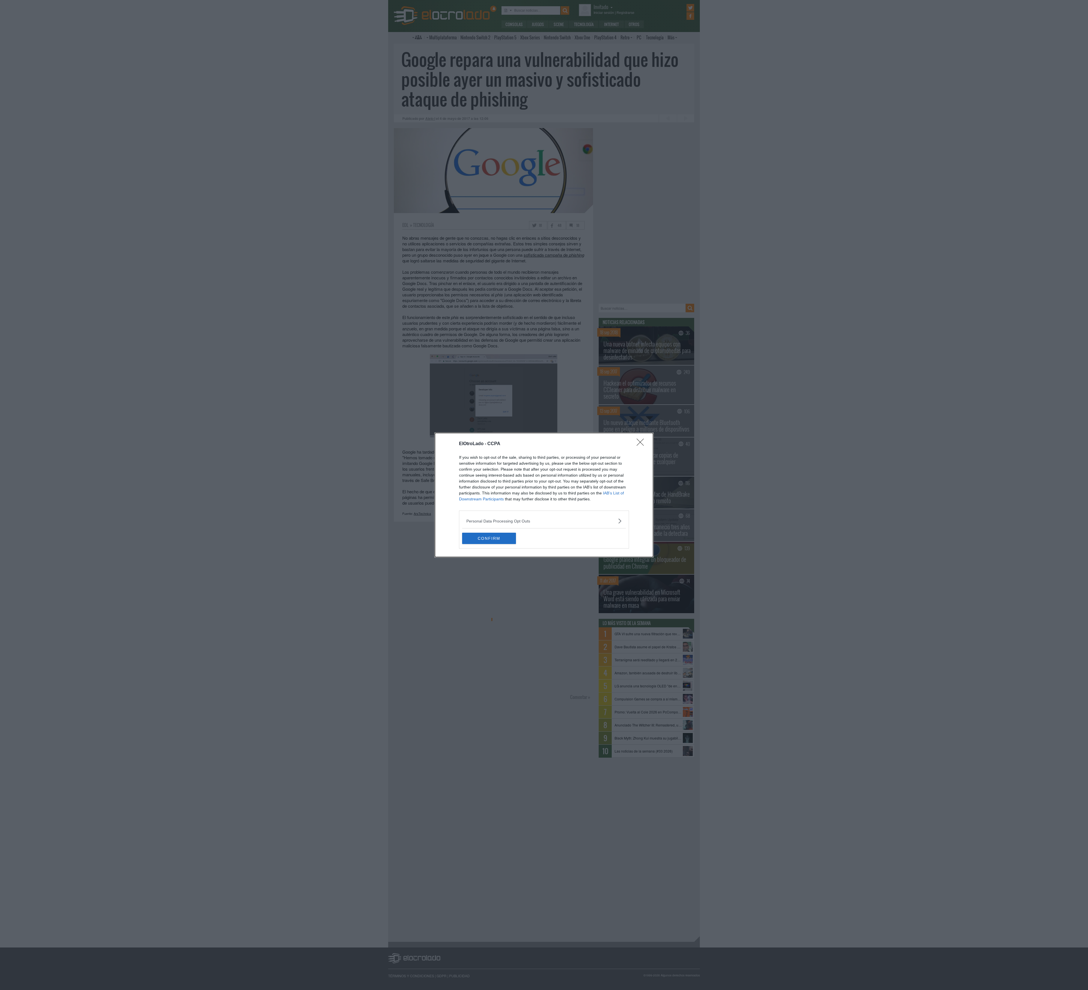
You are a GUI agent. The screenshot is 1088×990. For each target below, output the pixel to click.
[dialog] (544, 495)
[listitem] (544, 521)
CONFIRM (489, 538)
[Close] (642, 444)
